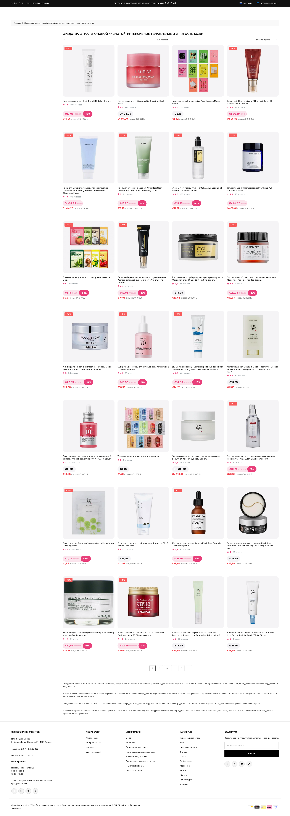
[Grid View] (64, 40)
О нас (128, 737)
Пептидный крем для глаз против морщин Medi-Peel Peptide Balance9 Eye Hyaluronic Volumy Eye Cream (142, 280)
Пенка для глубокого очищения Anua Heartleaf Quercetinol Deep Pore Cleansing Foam (140, 189)
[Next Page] (189, 668)
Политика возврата (134, 765)
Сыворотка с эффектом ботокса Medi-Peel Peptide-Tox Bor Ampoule (197, 544)
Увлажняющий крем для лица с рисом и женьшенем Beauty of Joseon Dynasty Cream (196, 457)
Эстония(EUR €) (268, 3)
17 (181, 668)
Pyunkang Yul (186, 779)
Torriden (184, 784)
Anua (182, 742)
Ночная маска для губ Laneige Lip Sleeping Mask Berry (141, 102)
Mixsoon (184, 775)
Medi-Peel (185, 765)
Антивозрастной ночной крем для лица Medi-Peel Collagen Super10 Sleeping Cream (141, 634)
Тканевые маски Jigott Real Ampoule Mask (139, 456)
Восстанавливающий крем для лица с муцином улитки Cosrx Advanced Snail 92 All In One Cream (197, 278)
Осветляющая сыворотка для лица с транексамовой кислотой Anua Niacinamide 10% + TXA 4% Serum (87, 457)
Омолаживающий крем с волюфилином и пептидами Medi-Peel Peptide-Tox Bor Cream (251, 278)
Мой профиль (92, 737)
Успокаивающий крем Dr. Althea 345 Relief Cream (87, 101)
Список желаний (93, 752)
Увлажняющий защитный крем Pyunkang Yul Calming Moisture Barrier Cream (88, 634)
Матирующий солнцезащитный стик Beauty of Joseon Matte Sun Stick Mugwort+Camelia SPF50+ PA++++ (253, 369)
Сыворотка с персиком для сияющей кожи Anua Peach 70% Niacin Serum (143, 368)
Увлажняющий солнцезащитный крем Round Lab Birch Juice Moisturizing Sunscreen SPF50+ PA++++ (197, 368)
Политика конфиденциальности (140, 752)
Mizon (183, 770)
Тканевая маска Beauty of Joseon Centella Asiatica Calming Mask (88, 544)
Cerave (184, 752)
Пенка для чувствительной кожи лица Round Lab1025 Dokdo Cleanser (143, 544)
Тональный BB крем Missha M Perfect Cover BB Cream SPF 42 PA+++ (249, 102)
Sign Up (251, 753)
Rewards (130, 742)
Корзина (89, 747)
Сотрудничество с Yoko (137, 747)
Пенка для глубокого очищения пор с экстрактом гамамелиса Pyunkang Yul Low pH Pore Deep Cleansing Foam (85, 190)
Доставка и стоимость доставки (140, 761)
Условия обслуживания (137, 756)
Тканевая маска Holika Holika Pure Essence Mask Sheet (196, 102)
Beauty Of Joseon (189, 747)
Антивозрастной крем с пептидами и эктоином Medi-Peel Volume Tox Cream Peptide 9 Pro (87, 368)
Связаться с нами (134, 770)
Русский (247, 3)
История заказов (93, 742)
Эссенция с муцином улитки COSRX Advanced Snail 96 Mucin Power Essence (197, 189)
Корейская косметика (190, 737)
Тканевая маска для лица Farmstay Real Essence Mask (86, 278)
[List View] (67, 40)
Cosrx (183, 756)
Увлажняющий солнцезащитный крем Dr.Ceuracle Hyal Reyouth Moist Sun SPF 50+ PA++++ (250, 634)
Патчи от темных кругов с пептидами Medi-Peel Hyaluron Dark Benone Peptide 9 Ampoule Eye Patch (250, 546)
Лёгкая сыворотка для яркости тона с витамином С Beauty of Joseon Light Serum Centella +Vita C (196, 634)
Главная (17, 23)
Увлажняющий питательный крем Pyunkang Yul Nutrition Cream (249, 189)
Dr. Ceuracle (186, 761)
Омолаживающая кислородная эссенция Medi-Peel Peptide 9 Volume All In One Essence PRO (251, 457)
